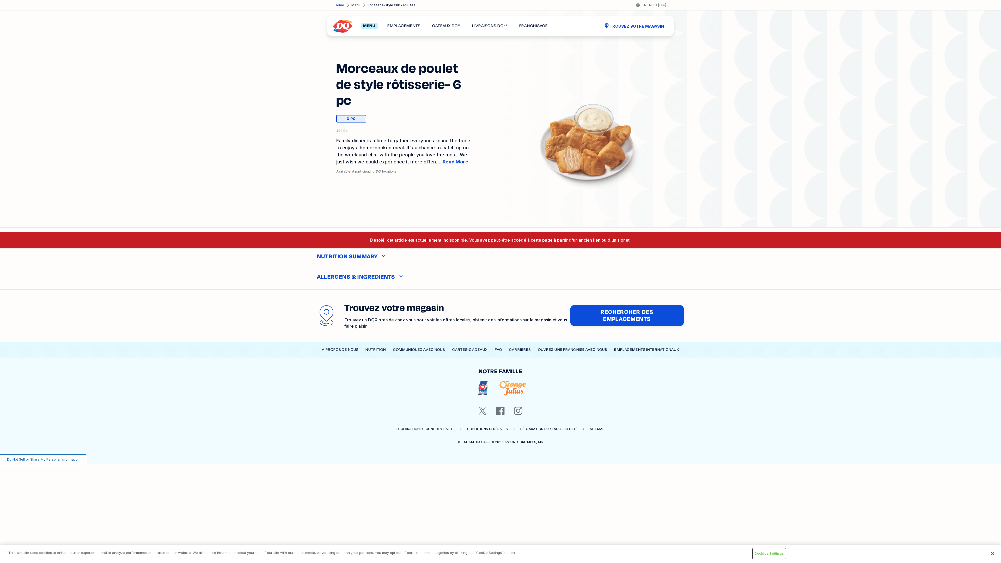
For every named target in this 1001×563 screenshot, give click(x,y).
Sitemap (597, 429)
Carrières (520, 349)
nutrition (375, 349)
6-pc (356, 119)
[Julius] (512, 388)
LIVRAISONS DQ (489, 26)
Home (339, 5)
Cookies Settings (769, 553)
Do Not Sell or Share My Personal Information (43, 459)
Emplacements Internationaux (646, 349)
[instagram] (518, 411)
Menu (355, 5)
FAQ (498, 349)
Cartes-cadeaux (470, 349)
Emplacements (403, 26)
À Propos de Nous (340, 349)
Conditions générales (487, 429)
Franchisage (533, 26)
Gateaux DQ (446, 26)
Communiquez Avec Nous (419, 349)
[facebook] (500, 411)
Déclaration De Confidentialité (425, 429)
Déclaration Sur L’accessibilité (549, 429)
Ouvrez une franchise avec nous (572, 349)
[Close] (992, 553)
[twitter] (482, 411)
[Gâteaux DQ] (483, 388)
